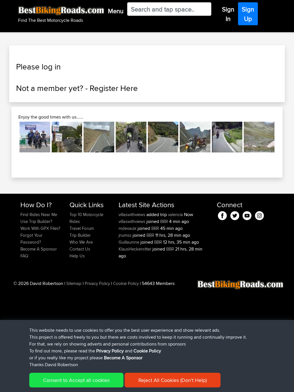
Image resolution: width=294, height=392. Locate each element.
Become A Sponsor (38, 249)
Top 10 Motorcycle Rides (86, 217)
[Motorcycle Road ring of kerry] (131, 137)
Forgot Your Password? (31, 238)
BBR (164, 221)
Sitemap (74, 283)
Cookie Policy (126, 283)
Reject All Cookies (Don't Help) (172, 380)
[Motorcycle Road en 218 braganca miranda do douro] (163, 137)
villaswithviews (132, 214)
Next (283, 137)
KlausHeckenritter (135, 249)
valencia (175, 214)
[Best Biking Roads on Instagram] (259, 214)
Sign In (228, 14)
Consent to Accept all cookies (76, 380)
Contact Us (79, 249)
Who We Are (81, 242)
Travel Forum (81, 228)
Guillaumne (129, 242)
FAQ (24, 256)
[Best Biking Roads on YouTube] (247, 214)
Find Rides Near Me (38, 214)
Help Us (77, 256)
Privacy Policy (97, 283)
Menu (115, 10)
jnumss (126, 235)
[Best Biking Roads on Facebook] (222, 214)
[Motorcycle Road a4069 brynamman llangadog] (99, 137)
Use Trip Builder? (36, 221)
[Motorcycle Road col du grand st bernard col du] (67, 137)
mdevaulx (128, 228)
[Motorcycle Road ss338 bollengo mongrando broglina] (227, 137)
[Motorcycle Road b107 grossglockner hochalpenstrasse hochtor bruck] (35, 137)
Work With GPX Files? (40, 228)
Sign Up (248, 14)
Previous (11, 137)
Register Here (114, 88)
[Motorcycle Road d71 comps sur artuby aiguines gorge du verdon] (195, 137)
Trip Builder (80, 235)
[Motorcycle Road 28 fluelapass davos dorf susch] (259, 137)
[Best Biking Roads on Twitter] (234, 214)
